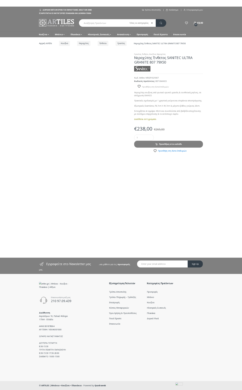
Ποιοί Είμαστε (161, 34)
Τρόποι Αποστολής (153, 10)
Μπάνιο (59, 34)
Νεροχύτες (84, 43)
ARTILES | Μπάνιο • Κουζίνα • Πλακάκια (61, 385)
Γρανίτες (121, 43)
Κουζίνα (43, 34)
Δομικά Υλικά (153, 318)
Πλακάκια (75, 34)
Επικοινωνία (179, 34)
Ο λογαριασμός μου (194, 10)
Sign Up (195, 264)
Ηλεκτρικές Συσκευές (98, 34)
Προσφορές (142, 34)
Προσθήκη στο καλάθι (170, 144)
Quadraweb (100, 385)
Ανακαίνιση (123, 34)
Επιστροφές (114, 302)
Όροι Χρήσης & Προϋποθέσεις (122, 313)
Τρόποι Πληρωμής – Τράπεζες (122, 297)
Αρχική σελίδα (45, 43)
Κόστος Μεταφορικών (119, 307)
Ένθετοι (103, 43)
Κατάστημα (173, 10)
